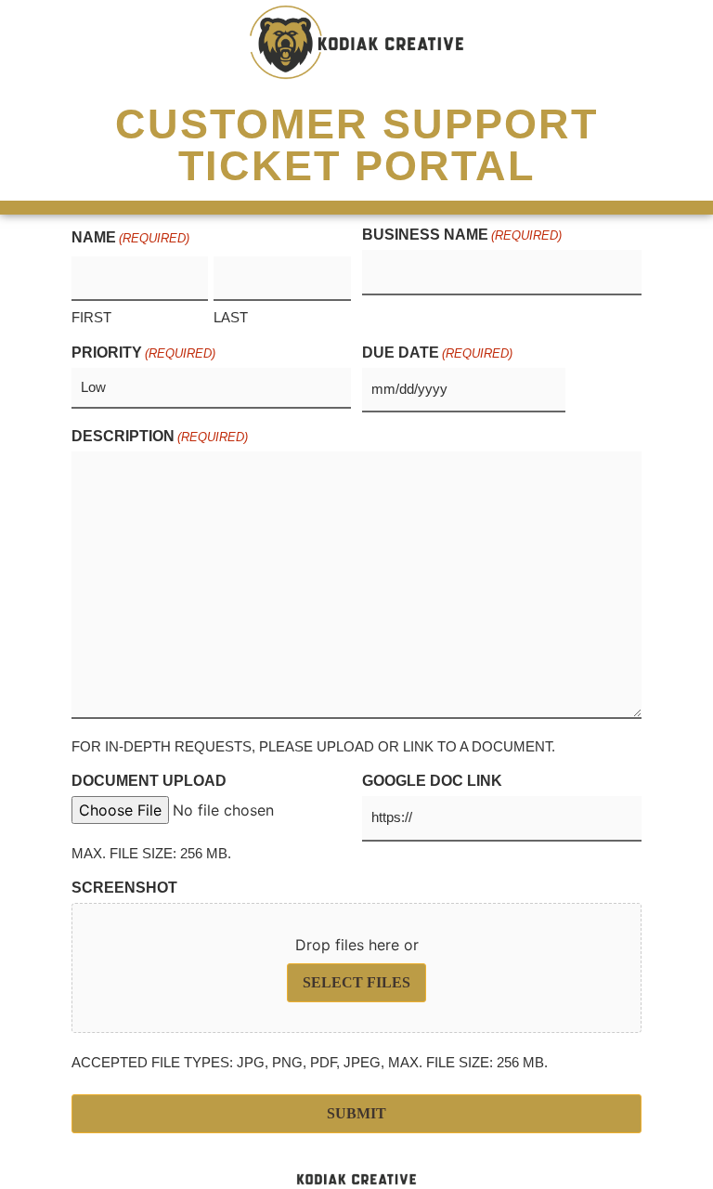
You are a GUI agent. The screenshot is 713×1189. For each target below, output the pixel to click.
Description (159, 436)
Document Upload (149, 781)
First (91, 317)
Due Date (437, 353)
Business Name (462, 235)
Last (231, 317)
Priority (143, 353)
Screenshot (124, 888)
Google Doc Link (432, 781)
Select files (356, 982)
